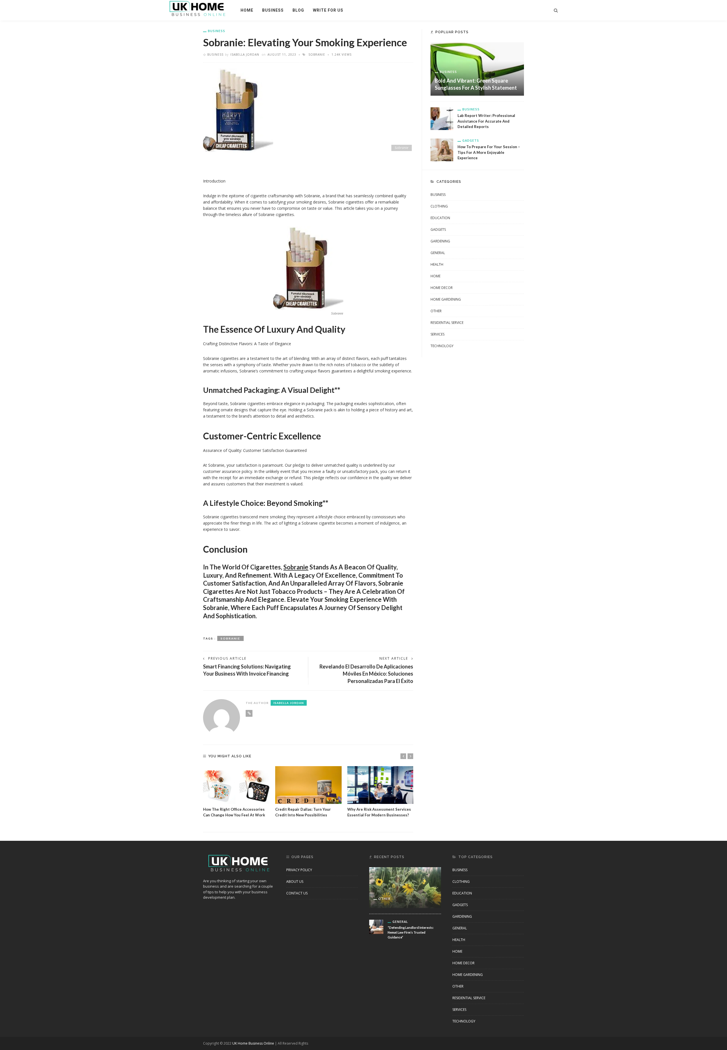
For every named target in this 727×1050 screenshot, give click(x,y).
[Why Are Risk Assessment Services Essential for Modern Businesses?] (380, 785)
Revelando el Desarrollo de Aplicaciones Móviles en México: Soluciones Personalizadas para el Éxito (366, 673)
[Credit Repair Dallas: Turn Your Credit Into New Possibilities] (308, 785)
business (273, 10)
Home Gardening (446, 299)
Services (437, 334)
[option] (236, 792)
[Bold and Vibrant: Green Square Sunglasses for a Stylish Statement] (477, 68)
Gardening (440, 241)
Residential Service (447, 322)
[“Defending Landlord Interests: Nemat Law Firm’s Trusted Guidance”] (376, 926)
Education (440, 217)
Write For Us (328, 10)
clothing (439, 206)
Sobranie (316, 54)
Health (437, 264)
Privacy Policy (299, 869)
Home (247, 10)
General (438, 252)
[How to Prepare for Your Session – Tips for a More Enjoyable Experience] (442, 149)
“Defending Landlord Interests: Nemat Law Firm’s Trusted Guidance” (411, 932)
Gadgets (470, 140)
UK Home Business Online (253, 1043)
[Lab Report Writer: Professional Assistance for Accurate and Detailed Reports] (442, 118)
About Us (294, 881)
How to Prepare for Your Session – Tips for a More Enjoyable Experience (488, 152)
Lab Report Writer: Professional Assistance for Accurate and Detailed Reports (486, 121)
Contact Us (297, 893)
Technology (442, 345)
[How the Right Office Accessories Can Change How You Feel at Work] (236, 785)
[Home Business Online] (197, 8)
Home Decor (442, 287)
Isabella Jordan (244, 54)
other (436, 311)
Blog (298, 10)
